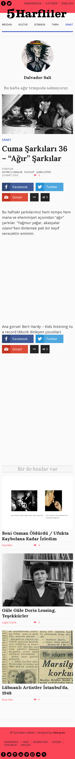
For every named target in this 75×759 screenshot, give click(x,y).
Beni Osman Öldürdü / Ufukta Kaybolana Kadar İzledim (35, 536)
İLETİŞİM (51, 3)
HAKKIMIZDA (11, 742)
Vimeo (26, 754)
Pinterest (32, 754)
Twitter (9, 3)
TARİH (55, 24)
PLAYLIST (29, 172)
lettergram (59, 732)
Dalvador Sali (37, 77)
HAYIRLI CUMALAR (12, 172)
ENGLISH (67, 3)
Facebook (3, 3)
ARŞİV (26, 742)
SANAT (69, 24)
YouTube (20, 754)
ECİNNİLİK (39, 24)
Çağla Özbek (9, 622)
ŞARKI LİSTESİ (43, 172)
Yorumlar (10, 745)
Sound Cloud (38, 754)
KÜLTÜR (23, 24)
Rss (44, 754)
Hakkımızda (33, 3)
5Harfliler (7, 545)
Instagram (15, 754)
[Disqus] (37, 411)
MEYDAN (7, 24)
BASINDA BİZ (40, 742)
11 (39, 699)
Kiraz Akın (7, 699)
